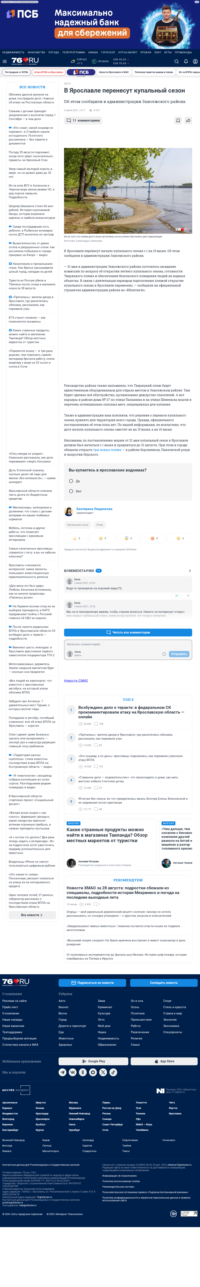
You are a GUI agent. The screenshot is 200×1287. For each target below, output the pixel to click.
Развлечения (140, 1032)
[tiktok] (113, 1072)
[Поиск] (176, 61)
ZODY (157, 52)
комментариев (86, 120)
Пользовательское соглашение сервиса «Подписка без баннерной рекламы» (145, 1192)
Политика (138, 1013)
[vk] (73, 1072)
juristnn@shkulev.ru (12, 1202)
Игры (168, 52)
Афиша (93, 52)
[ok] (83, 1072)
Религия (136, 1038)
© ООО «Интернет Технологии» (65, 1214)
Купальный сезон (77, 524)
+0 (176, 595)
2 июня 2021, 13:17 (74, 110)
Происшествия (141, 1019)
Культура (104, 1013)
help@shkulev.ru (28, 1205)
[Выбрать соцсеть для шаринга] (188, 120)
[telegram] (62, 1072)
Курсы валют (127, 52)
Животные (66, 1038)
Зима (101, 1001)
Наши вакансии (13, 1026)
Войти (78, 655)
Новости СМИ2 (76, 680)
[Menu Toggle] (4, 61)
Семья (135, 1044)
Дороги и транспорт (72, 1026)
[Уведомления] (186, 61)
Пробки (145, 52)
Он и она (137, 1001)
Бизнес (64, 1007)
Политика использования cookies (121, 1181)
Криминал (105, 1007)
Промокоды (183, 52)
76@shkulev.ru (44, 1197)
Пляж (99, 524)
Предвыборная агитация (19, 1038)
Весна (63, 1013)
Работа (135, 1026)
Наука (102, 1032)
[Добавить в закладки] (178, 120)
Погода (53, 52)
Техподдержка (12, 1032)
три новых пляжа (107, 450)
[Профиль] (195, 61)
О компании (10, 1013)
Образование (107, 1044)
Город (63, 1019)
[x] (103, 1072)
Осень (135, 1007)
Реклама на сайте (14, 1001)
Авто (62, 1001)
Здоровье (65, 1044)
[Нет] (71, 491)
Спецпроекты (172, 1032)
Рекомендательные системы (118, 1186)
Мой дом (104, 1026)
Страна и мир (172, 1013)
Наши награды (12, 1019)
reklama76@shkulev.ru (180, 1165)
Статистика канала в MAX (20, 1044)
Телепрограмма (73, 52)
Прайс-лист (10, 1007)
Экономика (171, 1026)
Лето (101, 1019)
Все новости (32, 87)
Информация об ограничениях (119, 1175)
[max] (93, 1072)
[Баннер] (81, 72)
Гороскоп (108, 52)
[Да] (71, 481)
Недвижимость (13, 52)
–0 (187, 595)
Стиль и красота (174, 1007)
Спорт (167, 1001)
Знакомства (36, 52)
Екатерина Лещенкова (94, 509)
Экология (170, 1019)
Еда (61, 1032)
